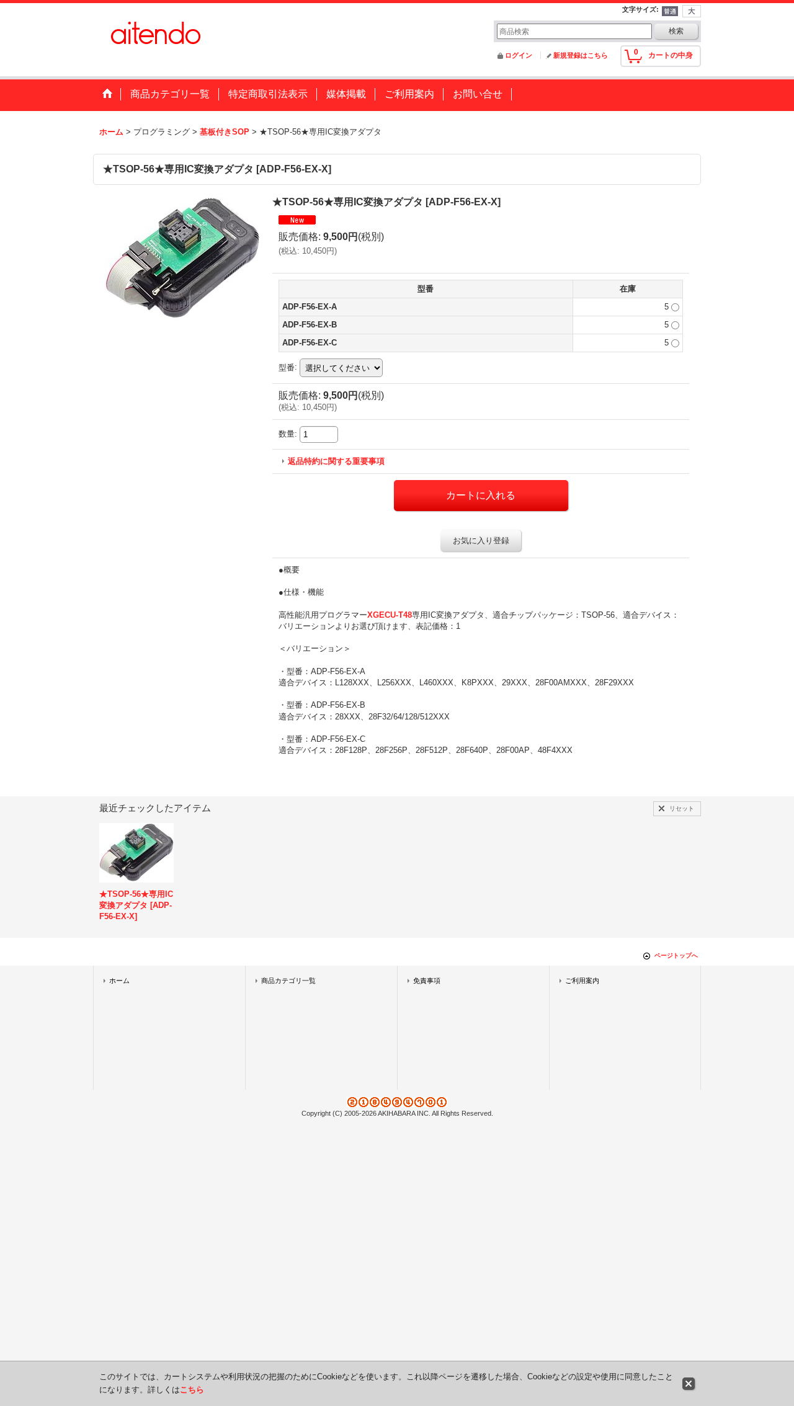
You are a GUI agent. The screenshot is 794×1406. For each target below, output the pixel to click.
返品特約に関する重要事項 (336, 461)
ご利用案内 (582, 980)
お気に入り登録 (481, 540)
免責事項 (426, 980)
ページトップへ (676, 955)
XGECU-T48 (389, 615)
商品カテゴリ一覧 (288, 980)
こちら (192, 1389)
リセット (681, 808)
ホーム (119, 980)
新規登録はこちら (580, 55)
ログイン (518, 55)
